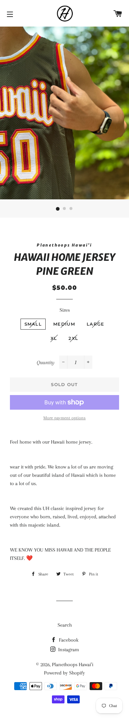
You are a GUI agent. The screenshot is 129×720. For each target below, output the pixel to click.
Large (96, 324)
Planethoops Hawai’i (72, 665)
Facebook (68, 640)
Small (33, 324)
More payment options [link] (64, 417)
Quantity (46, 362)
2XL (73, 338)
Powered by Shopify (64, 673)
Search (65, 625)
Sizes (65, 310)
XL (54, 338)
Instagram (68, 650)
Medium (64, 324)
